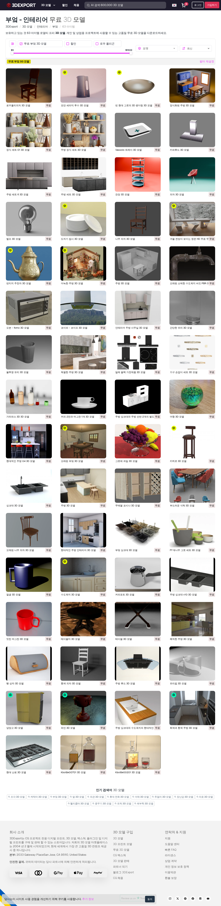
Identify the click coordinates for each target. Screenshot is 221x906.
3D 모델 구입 (123, 832)
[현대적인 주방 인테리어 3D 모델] (83, 530)
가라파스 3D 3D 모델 (17, 416)
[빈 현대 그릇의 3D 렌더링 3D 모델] (138, 85)
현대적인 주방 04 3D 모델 (20, 461)
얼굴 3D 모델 (13, 594)
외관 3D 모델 (96, 796)
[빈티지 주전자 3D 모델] (29, 263)
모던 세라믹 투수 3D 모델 (75, 105)
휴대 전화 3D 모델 (119, 796)
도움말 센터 (172, 844)
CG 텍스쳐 (119, 855)
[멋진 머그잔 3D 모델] (29, 619)
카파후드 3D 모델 (179, 149)
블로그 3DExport (123, 872)
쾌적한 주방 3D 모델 (181, 639)
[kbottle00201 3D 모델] (138, 752)
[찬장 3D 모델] (138, 174)
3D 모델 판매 (121, 861)
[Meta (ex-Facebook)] (192, 899)
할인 (73, 43)
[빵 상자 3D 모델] (29, 663)
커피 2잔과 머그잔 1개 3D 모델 (77, 416)
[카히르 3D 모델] (192, 441)
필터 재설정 (207, 61)
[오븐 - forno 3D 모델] (29, 308)
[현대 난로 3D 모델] (29, 752)
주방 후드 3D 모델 (125, 683)
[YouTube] (208, 899)
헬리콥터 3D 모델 (79, 803)
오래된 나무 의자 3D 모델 (20, 550)
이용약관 (170, 872)
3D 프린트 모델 (122, 844)
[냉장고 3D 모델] (29, 708)
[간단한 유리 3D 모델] (192, 308)
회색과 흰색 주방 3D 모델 (184, 727)
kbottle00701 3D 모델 (73, 772)
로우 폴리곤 (107, 43)
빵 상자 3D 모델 (15, 683)
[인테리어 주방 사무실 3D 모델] (138, 308)
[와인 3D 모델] (83, 708)
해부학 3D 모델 (144, 803)
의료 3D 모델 (205, 796)
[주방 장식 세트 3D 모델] (83, 130)
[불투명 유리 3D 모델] (29, 352)
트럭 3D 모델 (124, 803)
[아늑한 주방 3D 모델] (83, 263)
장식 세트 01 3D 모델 (18, 149)
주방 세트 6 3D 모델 (17, 194)
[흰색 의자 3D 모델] (83, 663)
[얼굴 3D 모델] (29, 575)
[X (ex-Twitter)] (177, 899)
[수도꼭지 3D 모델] (83, 575)
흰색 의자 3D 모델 (71, 683)
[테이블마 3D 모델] (83, 619)
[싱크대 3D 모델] (29, 486)
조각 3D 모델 (17, 796)
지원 (167, 838)
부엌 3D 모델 (59, 796)
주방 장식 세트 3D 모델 (73, 149)
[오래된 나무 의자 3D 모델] (29, 530)
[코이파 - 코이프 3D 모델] (83, 308)
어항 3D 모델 (177, 416)
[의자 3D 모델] (192, 174)
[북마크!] (47, 98)
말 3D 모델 (78, 796)
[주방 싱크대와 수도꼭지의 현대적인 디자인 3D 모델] (138, 708)
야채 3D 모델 (141, 796)
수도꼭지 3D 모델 (70, 594)
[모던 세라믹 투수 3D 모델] (83, 85)
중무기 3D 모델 (102, 803)
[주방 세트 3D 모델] (83, 174)
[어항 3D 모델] (192, 397)
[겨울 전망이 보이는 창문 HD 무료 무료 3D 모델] (192, 219)
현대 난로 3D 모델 (16, 772)
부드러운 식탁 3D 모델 (182, 505)
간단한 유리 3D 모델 (181, 327)
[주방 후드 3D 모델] (138, 663)
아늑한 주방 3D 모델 (72, 283)
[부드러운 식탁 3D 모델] (192, 486)
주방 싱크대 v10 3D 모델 (183, 594)
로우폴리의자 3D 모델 (18, 105)
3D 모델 (118, 838)
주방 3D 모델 (122, 283)
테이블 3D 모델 (123, 639)
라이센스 (170, 855)
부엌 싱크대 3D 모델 (126, 550)
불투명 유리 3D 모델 (17, 372)
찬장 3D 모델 (122, 194)
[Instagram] (170, 899)
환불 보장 (171, 878)
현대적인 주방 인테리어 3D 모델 (78, 550)
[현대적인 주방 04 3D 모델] (29, 441)
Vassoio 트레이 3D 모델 (128, 149)
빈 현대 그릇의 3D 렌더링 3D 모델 (133, 105)
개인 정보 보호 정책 (177, 866)
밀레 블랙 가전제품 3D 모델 (130, 372)
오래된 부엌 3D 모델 (72, 461)
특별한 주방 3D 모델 (72, 372)
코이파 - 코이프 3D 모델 (74, 327)
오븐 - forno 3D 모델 (17, 327)
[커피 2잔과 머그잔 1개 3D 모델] (83, 397)
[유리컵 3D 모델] (192, 663)
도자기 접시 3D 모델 (72, 238)
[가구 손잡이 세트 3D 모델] (192, 352)
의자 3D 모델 (177, 194)
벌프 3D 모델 (13, 238)
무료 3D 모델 (121, 850)
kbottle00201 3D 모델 (127, 772)
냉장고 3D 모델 (14, 727)
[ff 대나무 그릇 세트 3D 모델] (192, 530)
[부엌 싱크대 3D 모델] (138, 530)
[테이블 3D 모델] (138, 619)
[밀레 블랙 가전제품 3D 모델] (138, 352)
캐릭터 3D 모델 (38, 796)
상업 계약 (171, 861)
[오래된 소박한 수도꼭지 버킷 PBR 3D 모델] (192, 263)
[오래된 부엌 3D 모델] (83, 441)
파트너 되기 (120, 866)
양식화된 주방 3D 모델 (182, 105)
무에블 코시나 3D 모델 (127, 505)
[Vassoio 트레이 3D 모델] (138, 130)
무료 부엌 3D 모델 (35, 43)
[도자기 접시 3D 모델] (83, 219)
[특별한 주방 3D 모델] (83, 352)
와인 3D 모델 (68, 727)
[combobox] (159, 48)
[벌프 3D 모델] (29, 219)
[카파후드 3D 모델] (192, 130)
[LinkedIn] (200, 899)
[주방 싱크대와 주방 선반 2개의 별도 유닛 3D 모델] (138, 397)
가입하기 (212, 5)
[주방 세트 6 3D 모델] (29, 174)
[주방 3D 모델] (138, 263)
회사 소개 (16, 832)
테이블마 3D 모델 (70, 639)
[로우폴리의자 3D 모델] (29, 85)
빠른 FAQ (170, 850)
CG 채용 (118, 878)
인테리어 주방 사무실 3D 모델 (131, 327)
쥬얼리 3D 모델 (162, 796)
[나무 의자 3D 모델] (138, 219)
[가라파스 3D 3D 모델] (29, 397)
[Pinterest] (185, 899)
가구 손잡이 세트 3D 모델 (184, 372)
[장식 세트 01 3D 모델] (29, 130)
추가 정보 (88, 899)
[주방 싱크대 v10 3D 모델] (192, 575)
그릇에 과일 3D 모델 (126, 461)
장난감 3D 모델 (184, 796)
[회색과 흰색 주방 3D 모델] (192, 708)
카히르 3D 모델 (178, 461)
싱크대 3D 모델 (14, 505)
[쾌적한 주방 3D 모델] (192, 619)
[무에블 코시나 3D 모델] (138, 486)
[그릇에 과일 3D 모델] (138, 441)
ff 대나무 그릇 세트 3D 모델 (185, 550)
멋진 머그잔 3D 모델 (17, 639)
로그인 (197, 5)
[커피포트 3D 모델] (138, 575)
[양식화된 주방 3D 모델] (192, 85)
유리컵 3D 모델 (178, 683)
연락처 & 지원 (175, 832)
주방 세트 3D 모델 (71, 194)
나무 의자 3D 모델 (125, 238)
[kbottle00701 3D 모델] (83, 752)
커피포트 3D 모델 (124, 594)
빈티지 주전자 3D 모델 (18, 283)
